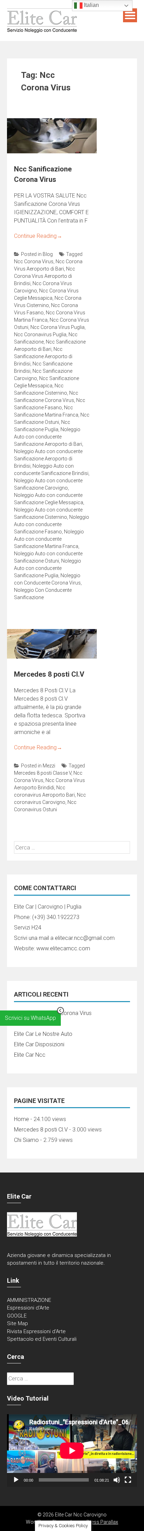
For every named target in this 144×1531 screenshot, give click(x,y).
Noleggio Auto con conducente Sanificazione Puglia (47, 568)
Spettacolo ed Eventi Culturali (42, 1339)
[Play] (16, 1479)
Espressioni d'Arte (28, 1308)
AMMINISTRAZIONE (29, 1300)
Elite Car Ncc (29, 1054)
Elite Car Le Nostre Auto (43, 1034)
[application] (72, 1450)
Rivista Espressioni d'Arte (36, 1331)
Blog (48, 254)
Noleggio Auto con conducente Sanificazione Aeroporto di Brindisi (48, 459)
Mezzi (49, 765)
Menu (130, 15)
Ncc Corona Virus (33, 261)
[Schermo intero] (127, 1479)
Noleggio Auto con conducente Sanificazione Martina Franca (49, 539)
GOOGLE (17, 1316)
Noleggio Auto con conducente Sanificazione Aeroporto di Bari (48, 437)
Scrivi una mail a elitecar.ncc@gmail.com (64, 938)
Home (21, 1119)
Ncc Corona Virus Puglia (57, 327)
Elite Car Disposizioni (39, 1044)
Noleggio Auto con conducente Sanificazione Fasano (51, 524)
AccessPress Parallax (94, 1522)
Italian (90, 5)
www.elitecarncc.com (63, 948)
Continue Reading (38, 236)
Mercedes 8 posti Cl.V (49, 674)
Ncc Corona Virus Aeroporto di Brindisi (44, 276)
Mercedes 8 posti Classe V (42, 773)
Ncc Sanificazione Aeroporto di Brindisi (43, 356)
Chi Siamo (26, 1140)
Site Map (17, 1323)
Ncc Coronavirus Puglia (40, 334)
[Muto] (116, 1479)
